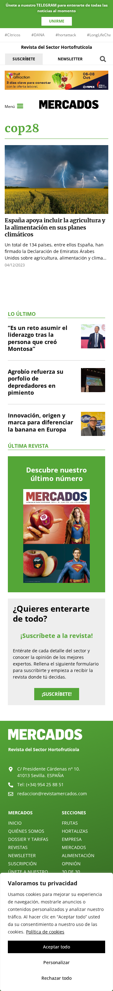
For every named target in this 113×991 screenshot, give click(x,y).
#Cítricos (12, 35)
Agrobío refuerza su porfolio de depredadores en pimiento (35, 382)
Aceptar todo (56, 947)
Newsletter (22, 855)
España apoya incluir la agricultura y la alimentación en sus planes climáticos (55, 227)
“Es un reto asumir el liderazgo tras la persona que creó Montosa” (37, 338)
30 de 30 (71, 872)
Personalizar (56, 962)
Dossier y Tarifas (28, 839)
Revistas (18, 847)
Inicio (15, 823)
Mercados (74, 847)
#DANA (38, 35)
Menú (10, 106)
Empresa (72, 839)
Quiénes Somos (26, 831)
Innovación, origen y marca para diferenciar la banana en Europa (40, 422)
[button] (103, 59)
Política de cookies (45, 932)
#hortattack (66, 35)
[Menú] (20, 106)
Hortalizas (75, 831)
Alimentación (78, 855)
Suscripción (22, 864)
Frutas (70, 823)
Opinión (71, 864)
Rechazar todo (56, 978)
